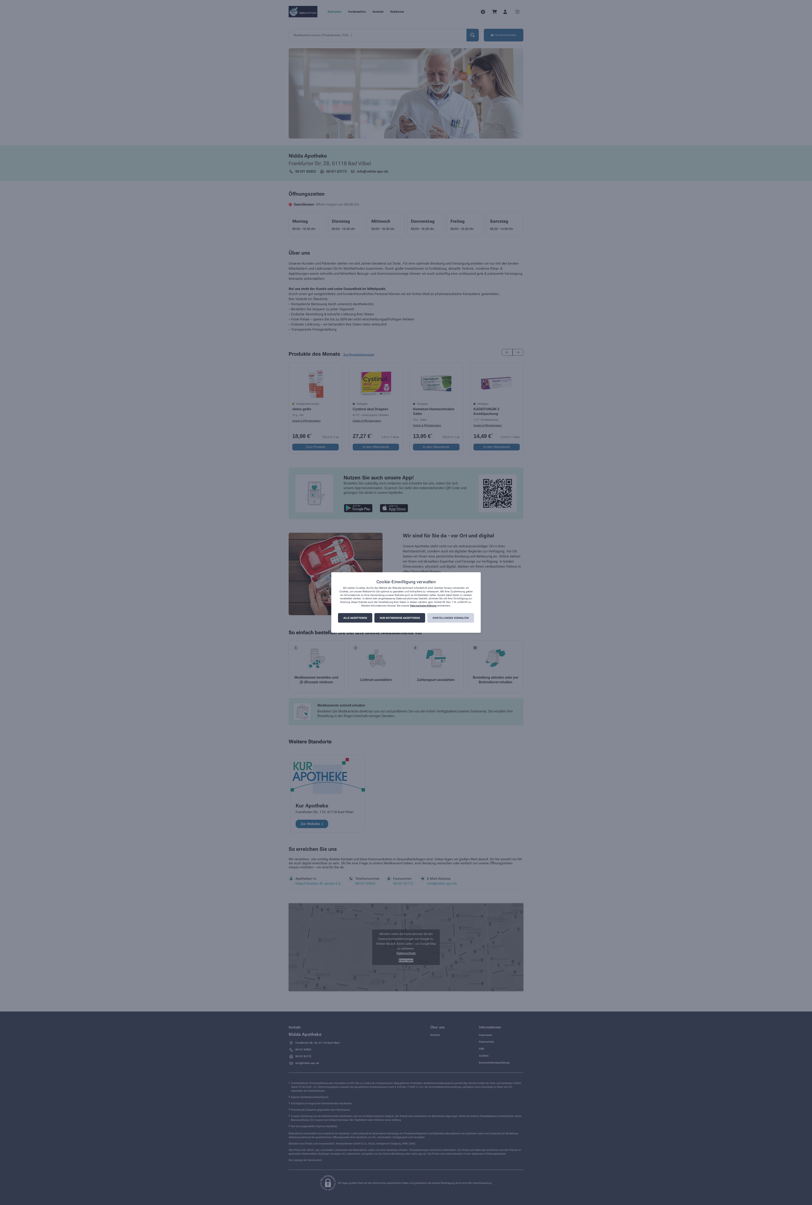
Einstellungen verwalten (451, 617)
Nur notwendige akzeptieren (400, 617)
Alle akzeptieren (355, 617)
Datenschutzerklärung (423, 605)
